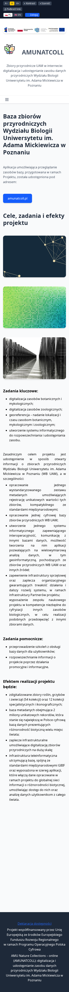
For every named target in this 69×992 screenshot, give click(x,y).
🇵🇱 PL (8, 14)
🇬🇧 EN (17, 14)
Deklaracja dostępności (35, 923)
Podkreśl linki (13, 9)
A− (6, 3)
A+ (17, 3)
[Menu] (7, 99)
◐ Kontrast (29, 3)
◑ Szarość (45, 3)
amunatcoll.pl (17, 198)
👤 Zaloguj (32, 14)
